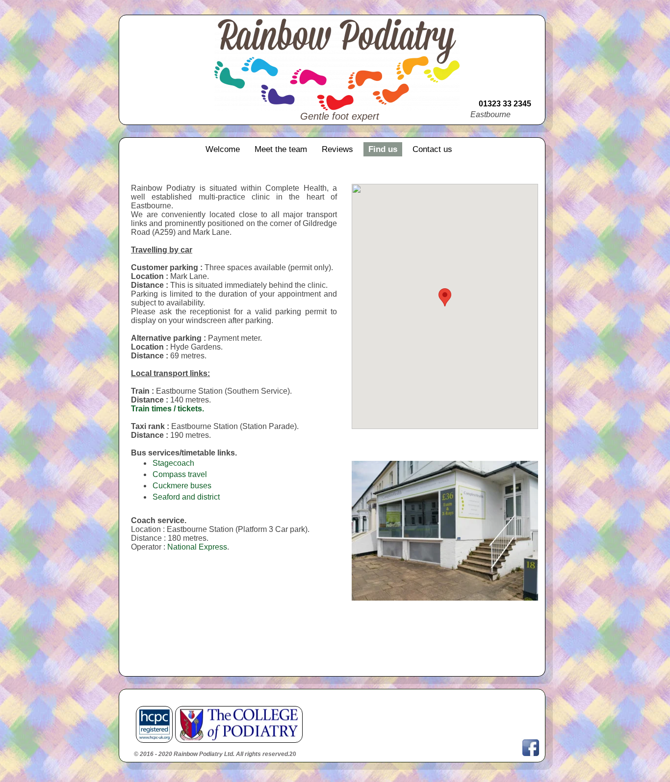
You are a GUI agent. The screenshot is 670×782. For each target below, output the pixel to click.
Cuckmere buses (182, 485)
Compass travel (180, 474)
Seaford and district (186, 497)
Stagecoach (173, 463)
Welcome (223, 149)
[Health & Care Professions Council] (154, 724)
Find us (382, 149)
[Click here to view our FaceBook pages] (531, 747)
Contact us (432, 149)
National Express (197, 547)
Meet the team (281, 149)
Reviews (337, 149)
